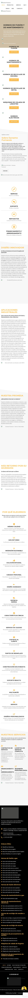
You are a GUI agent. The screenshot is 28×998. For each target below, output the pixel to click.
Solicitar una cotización (18, 965)
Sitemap (9, 965)
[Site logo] (6, 2)
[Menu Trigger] (26, 5)
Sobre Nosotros (9, 969)
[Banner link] (14, 43)
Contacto (20, 969)
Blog (15, 969)
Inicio (4, 965)
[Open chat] (24, 988)
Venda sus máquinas (6, 967)
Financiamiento (17, 967)
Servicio (24, 967)
